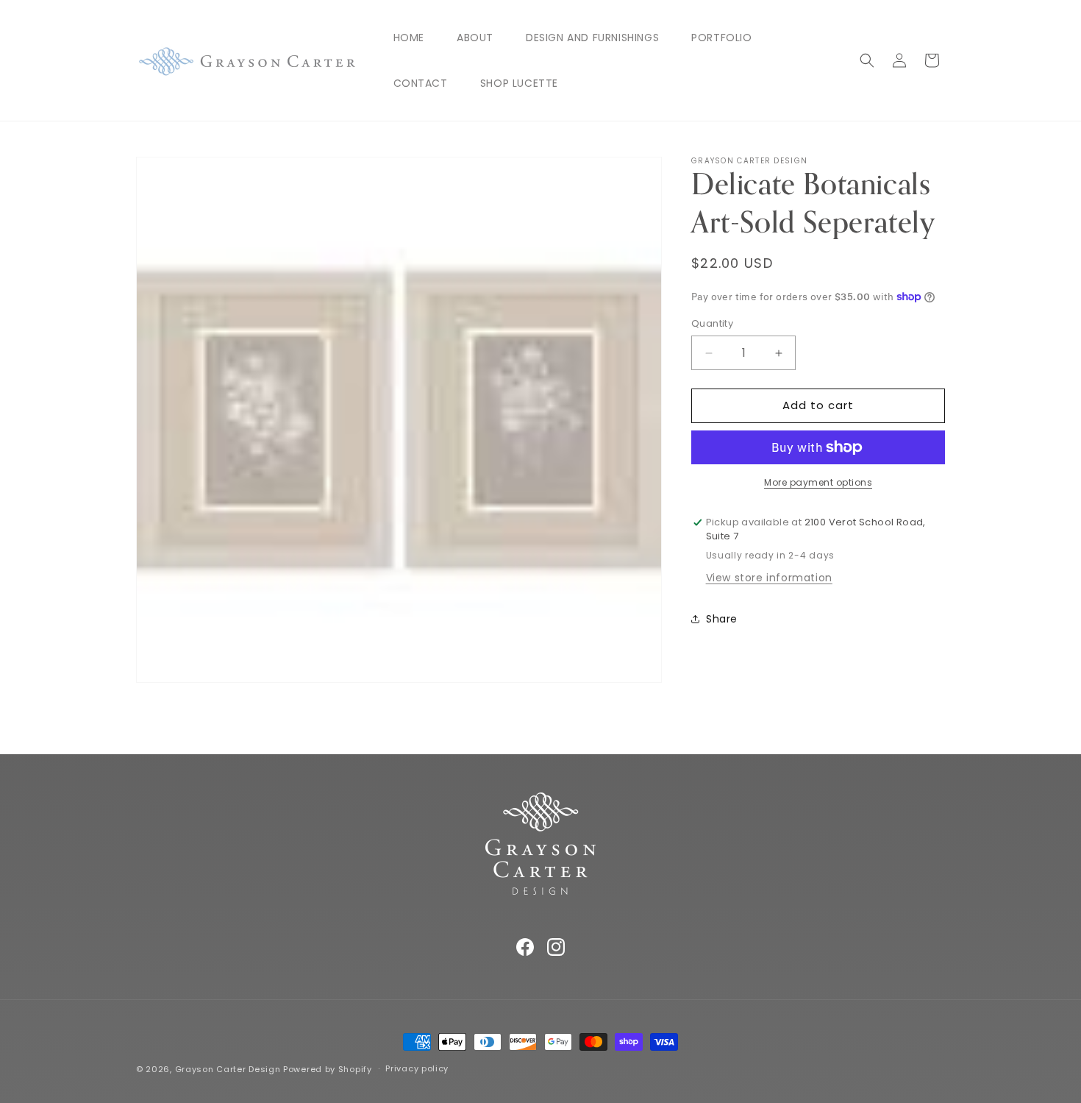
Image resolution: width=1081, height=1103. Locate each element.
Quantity (712, 324)
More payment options (818, 482)
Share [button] (722, 618)
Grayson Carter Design (228, 1069)
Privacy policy (417, 1068)
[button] (867, 60)
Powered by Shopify (327, 1069)
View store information (769, 577)
